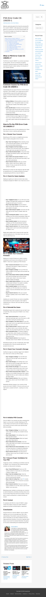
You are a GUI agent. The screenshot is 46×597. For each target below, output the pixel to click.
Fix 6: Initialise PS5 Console (12, 47)
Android (12, 593)
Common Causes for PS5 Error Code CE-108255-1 (14, 39)
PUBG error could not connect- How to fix (25, 573)
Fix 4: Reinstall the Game (11, 45)
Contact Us (25, 593)
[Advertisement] (16, 191)
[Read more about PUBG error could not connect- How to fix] (26, 568)
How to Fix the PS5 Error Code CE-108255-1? (14, 40)
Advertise (38, 593)
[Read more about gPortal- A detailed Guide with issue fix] (16, 568)
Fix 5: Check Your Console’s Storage (14, 46)
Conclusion (7, 51)
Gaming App (5, 577)
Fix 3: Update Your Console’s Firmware (14, 44)
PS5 (24, 479)
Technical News (18, 593)
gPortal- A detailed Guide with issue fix (16, 572)
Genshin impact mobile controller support (6, 573)
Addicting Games (7, 23)
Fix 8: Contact (9, 50)
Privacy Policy (32, 593)
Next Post (29, 557)
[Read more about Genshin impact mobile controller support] (7, 568)
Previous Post (4, 557)
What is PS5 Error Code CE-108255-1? (12, 38)
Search (7, 593)
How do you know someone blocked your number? (39, 51)
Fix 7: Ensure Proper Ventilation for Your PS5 (15, 49)
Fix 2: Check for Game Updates (13, 43)
